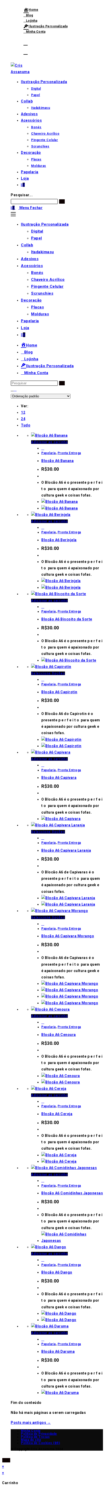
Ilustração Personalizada (45, 224)
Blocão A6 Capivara (58, 778)
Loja (25, 328)
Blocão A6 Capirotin (59, 692)
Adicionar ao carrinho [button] (49, 442)
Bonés (37, 272)
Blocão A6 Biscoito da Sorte (66, 619)
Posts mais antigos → (31, 1422)
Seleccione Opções (48, 673)
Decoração (31, 300)
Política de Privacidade (39, 1434)
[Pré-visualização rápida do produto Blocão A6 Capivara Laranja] (42, 838)
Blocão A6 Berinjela (59, 540)
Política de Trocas (35, 1437)
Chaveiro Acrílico (48, 279)
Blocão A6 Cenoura (58, 1035)
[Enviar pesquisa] (62, 383)
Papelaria (30, 321)
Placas (37, 307)
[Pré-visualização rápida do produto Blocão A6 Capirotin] (42, 679)
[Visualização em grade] (12, 389)
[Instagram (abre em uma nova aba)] (25, 43)
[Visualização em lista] (15, 389)
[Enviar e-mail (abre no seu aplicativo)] (25, 52)
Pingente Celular (47, 286)
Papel (36, 238)
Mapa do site (31, 1440)
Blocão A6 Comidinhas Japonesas (72, 1193)
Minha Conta (31, 1431)
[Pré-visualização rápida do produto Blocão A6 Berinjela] (42, 527)
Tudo (25, 425)
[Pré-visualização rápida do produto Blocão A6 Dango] (42, 1260)
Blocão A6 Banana (57, 461)
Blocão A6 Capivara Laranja (66, 850)
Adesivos (29, 259)
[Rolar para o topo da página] (3, 1454)
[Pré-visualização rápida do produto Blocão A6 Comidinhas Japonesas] (42, 1181)
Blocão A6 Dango (56, 1272)
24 (23, 419)
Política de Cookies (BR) (40, 1443)
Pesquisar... (22, 195)
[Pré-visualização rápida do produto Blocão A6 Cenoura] (42, 1022)
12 (23, 412)
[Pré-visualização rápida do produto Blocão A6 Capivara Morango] (42, 924)
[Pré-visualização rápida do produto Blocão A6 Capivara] (42, 765)
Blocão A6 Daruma (58, 1351)
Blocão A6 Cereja (56, 1114)
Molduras (40, 314)
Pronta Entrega (69, 453)
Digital (37, 231)
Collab (27, 245)
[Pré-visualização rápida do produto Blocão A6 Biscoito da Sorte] (42, 607)
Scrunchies (42, 293)
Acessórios (32, 265)
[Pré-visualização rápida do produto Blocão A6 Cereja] (42, 1101)
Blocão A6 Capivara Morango (67, 936)
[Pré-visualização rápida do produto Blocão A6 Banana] (42, 448)
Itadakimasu (42, 252)
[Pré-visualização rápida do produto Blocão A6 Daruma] (42, 1339)
